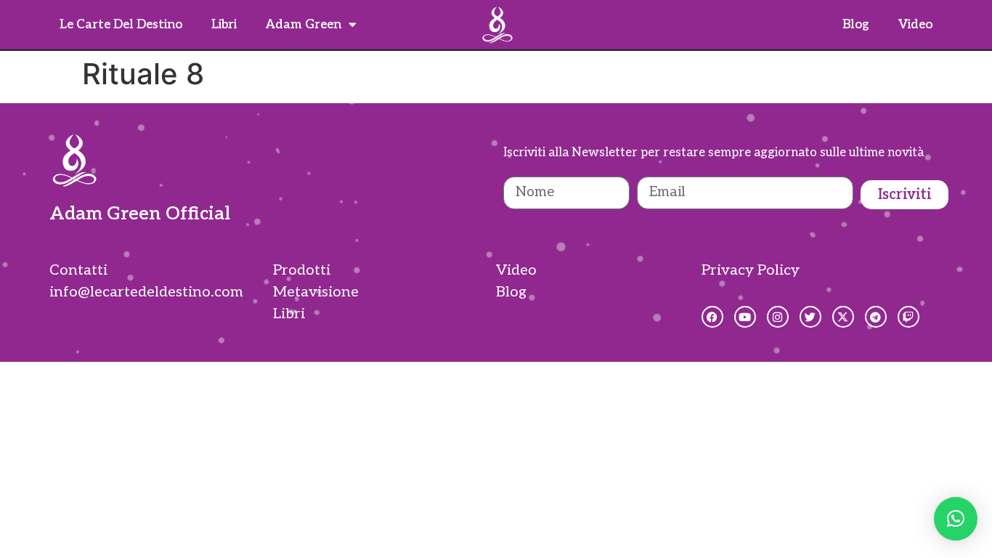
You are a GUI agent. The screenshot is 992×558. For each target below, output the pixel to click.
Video (915, 24)
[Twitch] (908, 317)
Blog (855, 24)
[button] (955, 519)
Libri (224, 24)
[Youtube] (745, 317)
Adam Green (303, 24)
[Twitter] (810, 317)
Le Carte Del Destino (121, 24)
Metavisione (316, 292)
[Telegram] (876, 317)
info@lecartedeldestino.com (146, 292)
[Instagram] (778, 317)
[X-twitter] (843, 317)
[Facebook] (712, 317)
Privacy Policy (751, 270)
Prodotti (301, 270)
